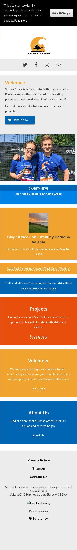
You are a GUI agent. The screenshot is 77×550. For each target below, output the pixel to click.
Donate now (19, 120)
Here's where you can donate (39, 288)
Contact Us (38, 477)
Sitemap (38, 468)
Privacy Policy (38, 460)
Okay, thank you (61, 13)
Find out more (38, 336)
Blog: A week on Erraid (27, 237)
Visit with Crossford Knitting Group (38, 194)
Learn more (38, 388)
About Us (38, 435)
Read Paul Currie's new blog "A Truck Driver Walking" (38, 268)
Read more (20, 20)
